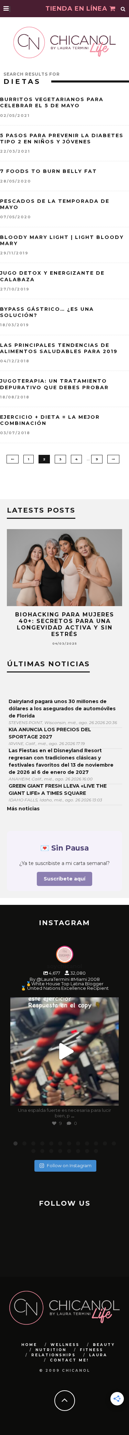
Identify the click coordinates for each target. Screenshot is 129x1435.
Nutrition (50, 1350)
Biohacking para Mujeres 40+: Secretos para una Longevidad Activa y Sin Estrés (64, 624)
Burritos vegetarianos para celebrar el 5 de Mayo (52, 102)
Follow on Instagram (69, 1165)
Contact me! (69, 1360)
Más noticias (23, 809)
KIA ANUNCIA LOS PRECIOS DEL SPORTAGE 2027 (50, 733)
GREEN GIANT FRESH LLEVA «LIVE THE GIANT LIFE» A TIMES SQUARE (58, 789)
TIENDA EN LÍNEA (77, 8)
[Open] (64, 1051)
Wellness (65, 1345)
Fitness (91, 1350)
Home (29, 1345)
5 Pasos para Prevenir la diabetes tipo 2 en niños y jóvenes (61, 138)
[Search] (123, 8)
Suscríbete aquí (64, 879)
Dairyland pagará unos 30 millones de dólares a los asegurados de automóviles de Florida (62, 708)
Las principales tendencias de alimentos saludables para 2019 (59, 348)
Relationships (53, 1355)
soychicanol (63, 1003)
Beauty (104, 1345)
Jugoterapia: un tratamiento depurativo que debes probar (54, 384)
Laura (98, 1355)
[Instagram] (110, 1097)
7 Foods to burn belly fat (48, 171)
